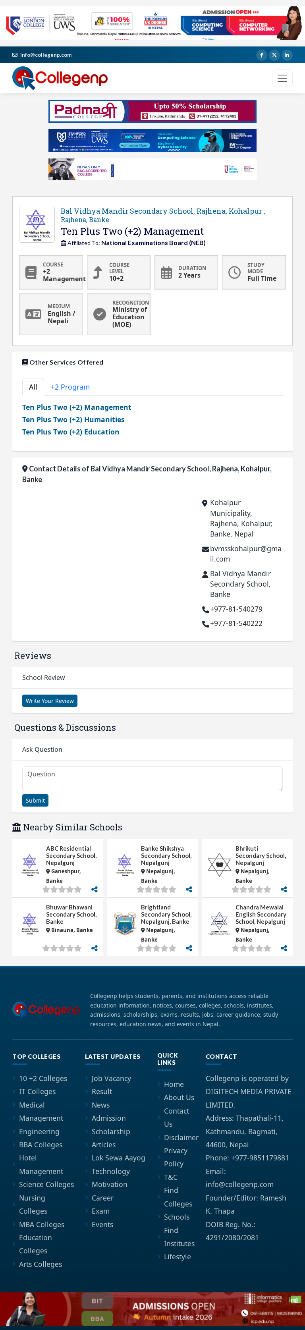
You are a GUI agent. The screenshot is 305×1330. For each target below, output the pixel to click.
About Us (179, 1097)
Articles (104, 1144)
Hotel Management (41, 1164)
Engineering (39, 1131)
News (101, 1105)
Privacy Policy (175, 1157)
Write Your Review (50, 701)
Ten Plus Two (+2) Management (76, 407)
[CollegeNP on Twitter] (274, 55)
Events (102, 1224)
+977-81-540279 (236, 609)
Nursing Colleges (33, 1204)
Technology (111, 1171)
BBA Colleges (40, 1144)
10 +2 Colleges (43, 1078)
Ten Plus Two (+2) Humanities (73, 419)
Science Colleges (46, 1184)
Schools (176, 1217)
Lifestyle (177, 1256)
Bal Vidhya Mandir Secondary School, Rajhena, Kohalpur (163, 215)
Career (103, 1198)
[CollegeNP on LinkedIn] (287, 55)
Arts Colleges (40, 1264)
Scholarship (111, 1131)
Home (174, 1084)
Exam (101, 1211)
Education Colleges (35, 1244)
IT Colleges (37, 1091)
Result (102, 1091)
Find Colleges (178, 1196)
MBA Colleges (41, 1224)
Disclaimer (181, 1137)
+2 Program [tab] (70, 387)
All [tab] (33, 387)
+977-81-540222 (236, 623)
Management (41, 1118)
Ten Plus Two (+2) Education (71, 432)
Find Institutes (179, 1237)
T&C (171, 1177)
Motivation (109, 1184)
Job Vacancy (111, 1078)
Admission (109, 1118)
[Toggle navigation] (282, 78)
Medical (32, 1105)
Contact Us (176, 1117)
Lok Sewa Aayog (118, 1157)
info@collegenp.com (45, 55)
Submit (35, 800)
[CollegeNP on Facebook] (261, 55)
